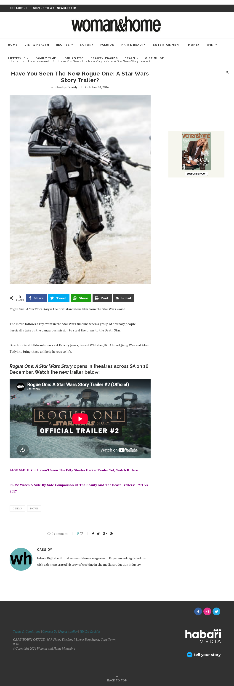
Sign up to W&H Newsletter (54, 8)
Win (210, 44)
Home (13, 44)
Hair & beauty (133, 44)
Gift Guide (154, 58)
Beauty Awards (104, 58)
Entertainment (167, 44)
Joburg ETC (73, 58)
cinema (17, 508)
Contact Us (50, 631)
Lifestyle (17, 58)
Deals (130, 58)
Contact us (18, 8)
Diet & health (36, 44)
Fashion (107, 44)
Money (194, 44)
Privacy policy (68, 631)
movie (34, 508)
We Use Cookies (90, 631)
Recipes (63, 44)
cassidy (71, 87)
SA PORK (86, 44)
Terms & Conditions (26, 631)
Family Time (46, 58)
